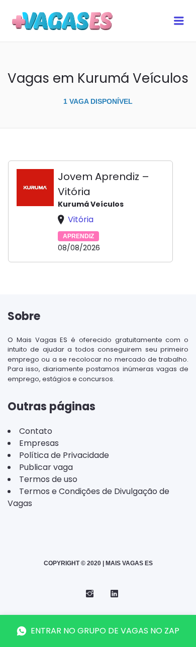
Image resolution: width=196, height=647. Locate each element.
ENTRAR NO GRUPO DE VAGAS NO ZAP (105, 630)
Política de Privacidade (64, 455)
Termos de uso (48, 479)
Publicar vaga (46, 467)
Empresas (39, 443)
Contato (35, 431)
